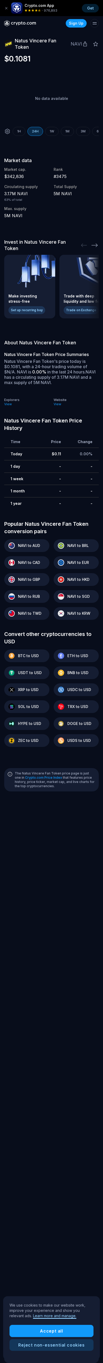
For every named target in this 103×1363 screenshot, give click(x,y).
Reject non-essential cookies (51, 1345)
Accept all (51, 1331)
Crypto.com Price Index (43, 778)
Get (90, 8)
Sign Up (76, 23)
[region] (51, 1328)
